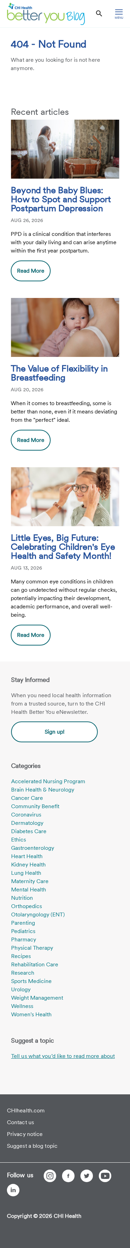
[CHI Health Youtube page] (105, 1176)
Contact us (20, 1122)
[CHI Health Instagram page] (50, 1176)
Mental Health (28, 889)
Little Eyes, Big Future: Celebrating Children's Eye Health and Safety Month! (63, 547)
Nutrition (22, 898)
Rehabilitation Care (34, 964)
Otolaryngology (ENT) (38, 914)
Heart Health (27, 856)
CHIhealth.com (26, 1110)
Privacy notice (25, 1134)
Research (22, 972)
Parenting (23, 923)
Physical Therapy (32, 947)
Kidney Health (28, 864)
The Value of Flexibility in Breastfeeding (59, 373)
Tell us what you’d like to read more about (63, 1056)
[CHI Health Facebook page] (68, 1176)
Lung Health (26, 873)
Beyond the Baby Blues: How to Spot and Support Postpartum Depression (61, 199)
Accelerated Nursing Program (48, 781)
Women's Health (31, 1014)
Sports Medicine (31, 981)
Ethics (18, 839)
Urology (21, 989)
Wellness (22, 1006)
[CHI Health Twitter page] (86, 1176)
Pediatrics (23, 931)
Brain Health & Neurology (42, 789)
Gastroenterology (32, 848)
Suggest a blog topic (32, 1146)
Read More (30, 270)
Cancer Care (27, 798)
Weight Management (37, 997)
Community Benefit (35, 806)
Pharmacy (23, 939)
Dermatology (27, 823)
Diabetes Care (28, 831)
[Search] (99, 13)
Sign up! (54, 731)
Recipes (21, 956)
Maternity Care (30, 881)
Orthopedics (26, 906)
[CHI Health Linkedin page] (13, 1190)
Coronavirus (26, 814)
